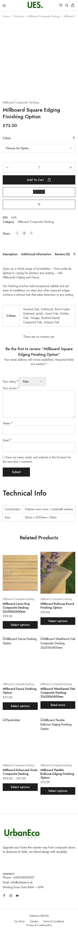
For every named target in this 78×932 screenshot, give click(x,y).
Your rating (10, 381)
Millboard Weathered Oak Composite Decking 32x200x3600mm (57, 693)
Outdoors (19, 16)
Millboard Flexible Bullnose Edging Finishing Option (57, 774)
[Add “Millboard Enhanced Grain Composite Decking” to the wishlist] (31, 730)
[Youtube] (17, 896)
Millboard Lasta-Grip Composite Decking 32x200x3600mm (16, 608)
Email (7, 440)
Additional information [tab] (36, 254)
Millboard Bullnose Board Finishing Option (57, 606)
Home (6, 16)
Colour (7, 138)
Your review (11, 388)
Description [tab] (10, 254)
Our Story (19, 921)
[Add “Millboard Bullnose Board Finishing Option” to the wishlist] (68, 564)
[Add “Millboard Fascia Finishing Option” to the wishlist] (31, 649)
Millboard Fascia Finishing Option (19, 691)
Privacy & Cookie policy (39, 925)
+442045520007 (23, 877)
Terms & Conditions (53, 921)
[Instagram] (10, 896)
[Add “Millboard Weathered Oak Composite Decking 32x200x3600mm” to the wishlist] (68, 649)
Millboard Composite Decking (43, 16)
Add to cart (36, 180)
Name (8, 423)
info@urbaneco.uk (22, 882)
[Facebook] (4, 896)
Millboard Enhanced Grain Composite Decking (20, 772)
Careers (34, 921)
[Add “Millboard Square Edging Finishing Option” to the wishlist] (39, 192)
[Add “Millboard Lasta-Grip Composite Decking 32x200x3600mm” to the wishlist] (31, 564)
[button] (39, 204)
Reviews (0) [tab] (62, 254)
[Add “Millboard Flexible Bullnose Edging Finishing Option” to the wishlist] (68, 730)
